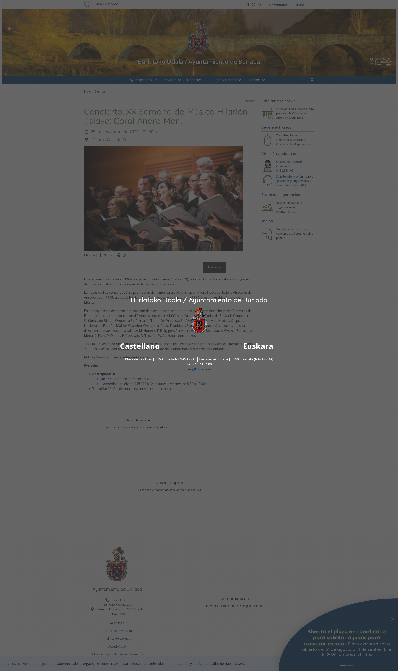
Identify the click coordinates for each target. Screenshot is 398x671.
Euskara (258, 346)
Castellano (140, 346)
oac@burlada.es (199, 369)
